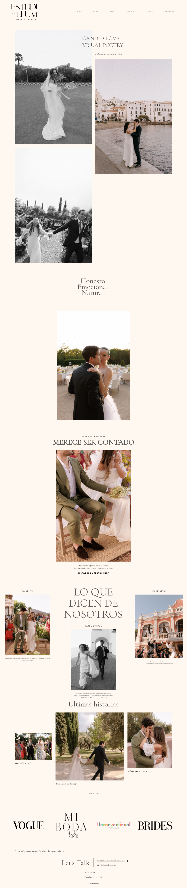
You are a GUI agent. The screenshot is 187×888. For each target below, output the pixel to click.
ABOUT (149, 12)
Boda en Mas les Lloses (137, 771)
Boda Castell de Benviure (67, 783)
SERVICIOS (130, 12)
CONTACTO (168, 12)
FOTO (96, 12)
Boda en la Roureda (23, 763)
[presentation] (33, 746)
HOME (80, 12)
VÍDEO (112, 12)
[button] (113, 861)
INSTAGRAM (90, 872)
